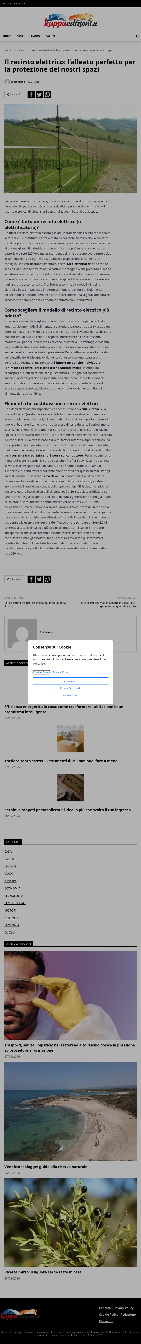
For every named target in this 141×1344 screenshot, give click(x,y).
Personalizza (70, 681)
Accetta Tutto (70, 695)
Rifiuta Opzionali (70, 688)
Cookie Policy (41, 672)
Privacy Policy (61, 672)
